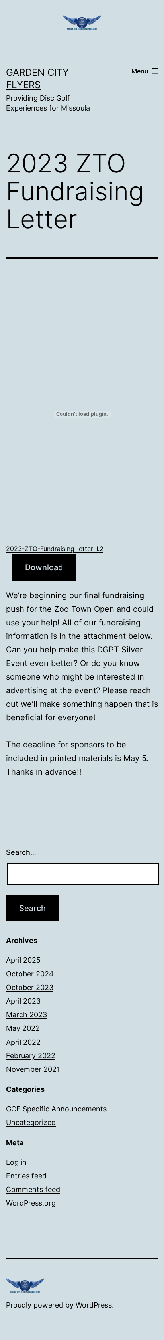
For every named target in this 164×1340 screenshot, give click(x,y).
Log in (16, 1162)
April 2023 (23, 1001)
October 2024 (30, 974)
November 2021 (33, 1069)
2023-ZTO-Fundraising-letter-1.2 (54, 549)
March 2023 (26, 1014)
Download (44, 567)
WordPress (94, 1305)
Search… (21, 852)
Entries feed (26, 1176)
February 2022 (30, 1055)
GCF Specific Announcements (56, 1109)
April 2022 (23, 1042)
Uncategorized (31, 1122)
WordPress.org (31, 1203)
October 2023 (29, 987)
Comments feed (33, 1189)
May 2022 (23, 1028)
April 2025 (23, 960)
